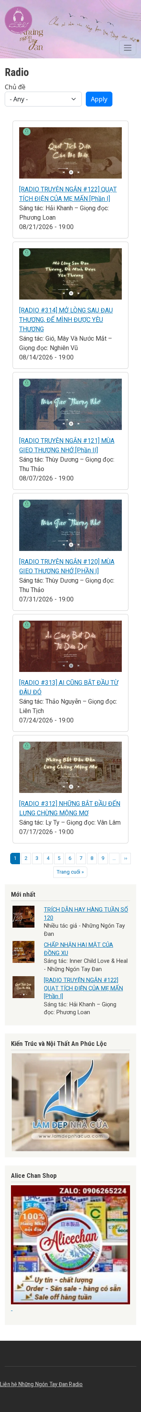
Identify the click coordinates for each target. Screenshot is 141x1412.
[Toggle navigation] (127, 47)
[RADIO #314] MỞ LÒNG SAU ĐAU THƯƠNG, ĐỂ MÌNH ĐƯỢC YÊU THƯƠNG (66, 320)
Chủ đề (15, 87)
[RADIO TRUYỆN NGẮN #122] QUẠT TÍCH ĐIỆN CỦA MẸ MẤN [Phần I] (83, 988)
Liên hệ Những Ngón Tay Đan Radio (41, 1384)
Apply (99, 99)
